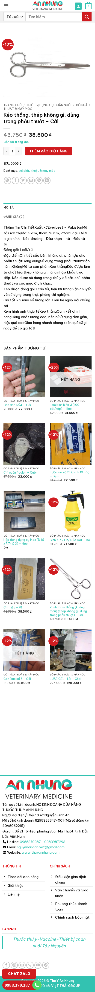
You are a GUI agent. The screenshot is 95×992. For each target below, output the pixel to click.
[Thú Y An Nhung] (47, 5)
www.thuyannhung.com (40, 852)
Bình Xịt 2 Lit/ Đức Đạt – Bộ (70, 540)
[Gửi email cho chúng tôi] (22, 965)
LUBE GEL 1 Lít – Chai (65, 679)
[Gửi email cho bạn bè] (31, 180)
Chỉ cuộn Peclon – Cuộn (20, 472)
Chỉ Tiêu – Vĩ (12, 607)
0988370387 (30, 842)
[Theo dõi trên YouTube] (38, 965)
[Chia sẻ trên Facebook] (15, 180)
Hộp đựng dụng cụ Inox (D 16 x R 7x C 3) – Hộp (23, 541)
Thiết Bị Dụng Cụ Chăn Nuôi (48, 105)
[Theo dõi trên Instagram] (14, 965)
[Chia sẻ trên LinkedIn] (46, 180)
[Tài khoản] (78, 6)
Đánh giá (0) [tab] (13, 216)
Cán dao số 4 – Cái (17, 405)
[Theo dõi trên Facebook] (6, 965)
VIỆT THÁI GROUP (65, 986)
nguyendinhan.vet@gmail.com (41, 847)
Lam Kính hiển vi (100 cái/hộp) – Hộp (64, 406)
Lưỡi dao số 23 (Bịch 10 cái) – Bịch (69, 474)
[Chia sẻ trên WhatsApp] (7, 180)
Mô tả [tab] (8, 207)
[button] (6, 5)
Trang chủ (12, 105)
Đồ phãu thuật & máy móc (37, 170)
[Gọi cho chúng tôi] (29, 965)
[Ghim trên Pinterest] (39, 180)
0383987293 (54, 842)
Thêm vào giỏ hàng (48, 151)
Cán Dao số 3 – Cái (17, 679)
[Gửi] (87, 16)
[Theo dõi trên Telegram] (45, 965)
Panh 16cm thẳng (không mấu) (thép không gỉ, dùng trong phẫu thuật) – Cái (68, 611)
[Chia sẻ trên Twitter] (23, 180)
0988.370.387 (17, 985)
